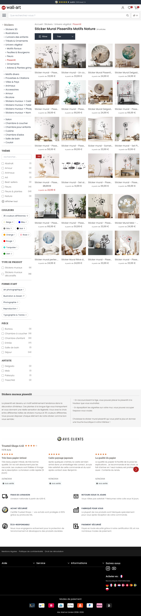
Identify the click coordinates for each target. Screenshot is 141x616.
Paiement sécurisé (91, 524)
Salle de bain (13, 138)
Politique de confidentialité (31, 551)
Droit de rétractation (54, 551)
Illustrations (12, 33)
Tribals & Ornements (17, 40)
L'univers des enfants (17, 37)
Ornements (13, 63)
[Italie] (115, 585)
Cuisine (10, 130)
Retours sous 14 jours (94, 494)
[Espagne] (131, 585)
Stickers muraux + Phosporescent (18, 108)
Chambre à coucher (17, 123)
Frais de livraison (20, 494)
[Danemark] (123, 585)
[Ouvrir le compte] (123, 7)
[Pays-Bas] (119, 585)
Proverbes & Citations (17, 78)
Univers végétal (14, 44)
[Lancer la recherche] (127, 15)
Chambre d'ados (15, 134)
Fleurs (10, 56)
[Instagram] (108, 568)
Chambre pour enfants (18, 127)
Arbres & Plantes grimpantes (19, 67)
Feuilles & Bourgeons (18, 52)
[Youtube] (114, 568)
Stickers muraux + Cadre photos (18, 101)
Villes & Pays (12, 81)
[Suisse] (127, 585)
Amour (9, 93)
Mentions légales (9, 551)
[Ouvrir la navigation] (4, 15)
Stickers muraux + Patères (18, 105)
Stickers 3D (11, 29)
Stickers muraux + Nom (18, 112)
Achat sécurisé (18, 508)
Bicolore (10, 97)
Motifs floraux (14, 48)
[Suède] (135, 585)
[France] (111, 585)
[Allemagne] (107, 585)
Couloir (9, 142)
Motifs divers (12, 74)
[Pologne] (107, 589)
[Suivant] (136, 469)
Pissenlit (11, 60)
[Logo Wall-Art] (11, 7)
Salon (9, 119)
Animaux (10, 85)
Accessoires (12, 89)
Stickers (9, 24)
